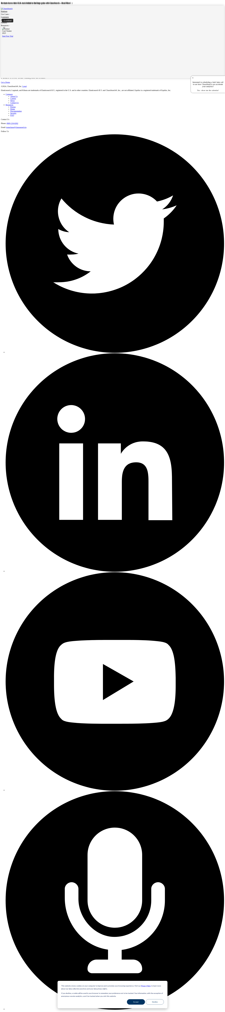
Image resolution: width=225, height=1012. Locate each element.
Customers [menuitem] (5, 17)
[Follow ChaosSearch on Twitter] (115, 352)
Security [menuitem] (13, 113)
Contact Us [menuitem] (14, 103)
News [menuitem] (12, 101)
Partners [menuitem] (4, 23)
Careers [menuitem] (13, 99)
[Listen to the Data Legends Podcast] (115, 1009)
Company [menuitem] (9, 94)
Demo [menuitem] (12, 109)
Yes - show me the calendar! (208, 90)
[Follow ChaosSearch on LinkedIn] (115, 571)
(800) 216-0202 (12, 123)
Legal (24, 86)
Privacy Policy (146, 986)
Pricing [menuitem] (3, 20)
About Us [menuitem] (14, 96)
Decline (155, 1002)
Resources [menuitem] (5, 25)
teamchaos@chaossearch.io (16, 127)
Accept (136, 1002)
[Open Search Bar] (4, 28)
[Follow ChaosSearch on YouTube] (115, 790)
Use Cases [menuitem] (5, 14)
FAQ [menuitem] (12, 115)
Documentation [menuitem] (16, 111)
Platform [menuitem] (4, 11)
